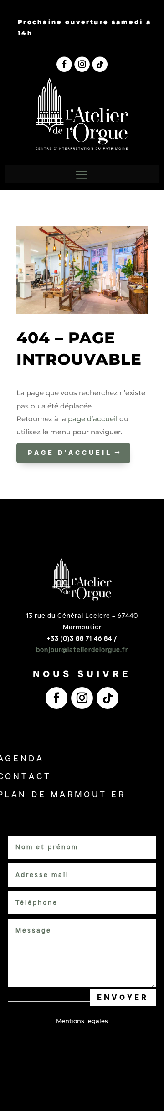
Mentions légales (82, 1020)
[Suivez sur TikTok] (100, 64)
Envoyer (123, 997)
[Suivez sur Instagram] (82, 64)
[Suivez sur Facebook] (64, 64)
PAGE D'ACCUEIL (70, 452)
